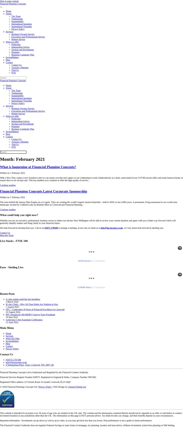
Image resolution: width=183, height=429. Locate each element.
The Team (16, 16)
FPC (13, 4)
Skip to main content (9, 1)
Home (8, 11)
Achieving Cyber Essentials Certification (24, 320)
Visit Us (15, 70)
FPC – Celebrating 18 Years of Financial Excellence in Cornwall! (35, 309)
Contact (9, 62)
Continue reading (8, 185)
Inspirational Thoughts (21, 26)
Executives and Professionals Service (28, 37)
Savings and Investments (22, 49)
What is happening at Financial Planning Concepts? (38, 167)
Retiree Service (18, 39)
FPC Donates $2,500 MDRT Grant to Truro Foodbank (30, 314)
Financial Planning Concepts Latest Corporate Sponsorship (43, 191)
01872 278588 (51, 228)
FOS (13, 73)
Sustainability (17, 21)
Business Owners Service (22, 34)
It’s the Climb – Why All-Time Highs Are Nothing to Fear (32, 304)
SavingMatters (12, 57)
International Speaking (21, 24)
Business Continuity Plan (22, 55)
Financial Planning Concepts (13, 80)
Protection (16, 44)
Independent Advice (20, 47)
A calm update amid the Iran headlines (23, 299)
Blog (8, 60)
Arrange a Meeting (19, 67)
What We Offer (13, 338)
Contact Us (16, 65)
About (8, 14)
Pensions (15, 52)
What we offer (12, 42)
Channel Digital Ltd (77, 387)
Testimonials (17, 19)
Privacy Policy (18, 29)
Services (9, 32)
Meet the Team (6, 235)
